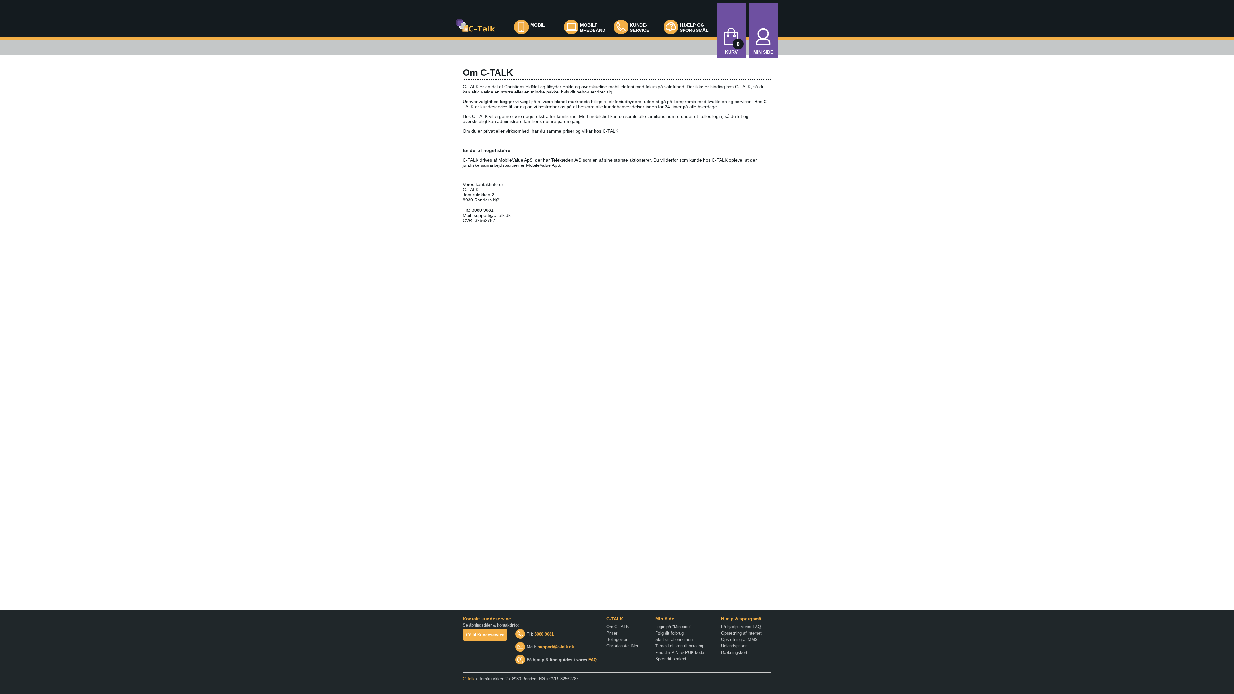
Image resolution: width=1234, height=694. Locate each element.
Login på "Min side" (673, 626)
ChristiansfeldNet (622, 646)
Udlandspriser (734, 646)
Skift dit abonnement (674, 639)
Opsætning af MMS (739, 639)
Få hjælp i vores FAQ (741, 626)
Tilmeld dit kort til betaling (679, 646)
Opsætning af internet (741, 633)
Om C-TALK (617, 626)
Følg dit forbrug (669, 633)
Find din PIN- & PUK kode (679, 652)
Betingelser (616, 639)
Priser (611, 633)
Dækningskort (734, 652)
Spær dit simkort (670, 658)
